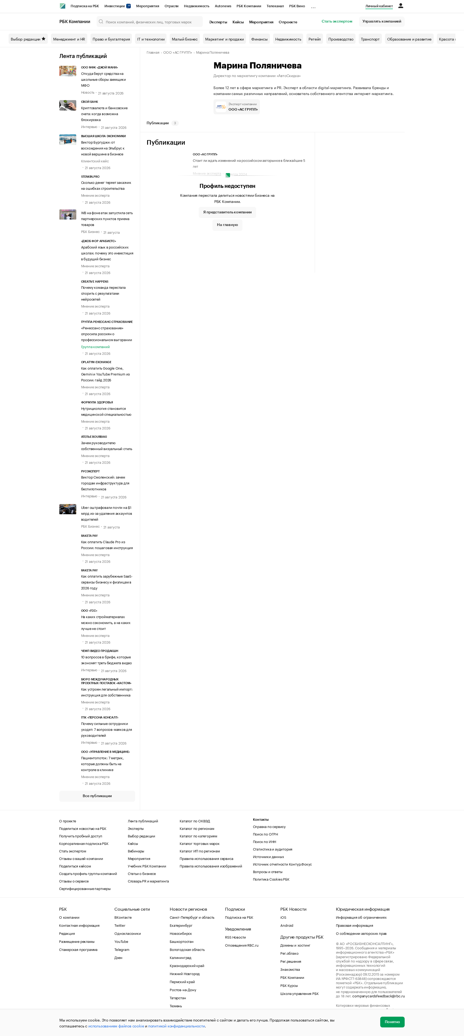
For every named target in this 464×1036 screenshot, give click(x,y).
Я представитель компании (227, 212)
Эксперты (218, 22)
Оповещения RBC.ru (242, 944)
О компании (69, 917)
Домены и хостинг (295, 944)
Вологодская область (187, 949)
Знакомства (290, 969)
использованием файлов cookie (116, 1025)
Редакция (67, 933)
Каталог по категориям (198, 835)
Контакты (261, 819)
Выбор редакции (25, 39)
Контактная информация (79, 925)
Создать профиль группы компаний (88, 873)
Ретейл (315, 39)
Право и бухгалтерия (111, 39)
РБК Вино (297, 6)
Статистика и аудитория (273, 848)
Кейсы (238, 22)
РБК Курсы (289, 985)
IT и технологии (150, 39)
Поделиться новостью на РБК (82, 828)
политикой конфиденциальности (176, 1025)
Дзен (118, 957)
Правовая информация (354, 925)
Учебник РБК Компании (147, 865)
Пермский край (182, 981)
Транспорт (370, 39)
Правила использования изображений (211, 865)
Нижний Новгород (185, 973)
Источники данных (268, 856)
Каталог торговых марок (200, 843)
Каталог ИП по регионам (200, 850)
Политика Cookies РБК (271, 878)
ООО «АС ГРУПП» (177, 51)
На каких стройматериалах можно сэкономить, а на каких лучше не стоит (105, 622)
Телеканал (275, 6)
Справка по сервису (269, 826)
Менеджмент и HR (69, 39)
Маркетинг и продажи (224, 39)
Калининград (180, 957)
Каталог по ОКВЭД (195, 820)
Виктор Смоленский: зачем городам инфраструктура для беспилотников (105, 482)
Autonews (223, 6)
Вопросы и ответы (267, 871)
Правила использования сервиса (206, 858)
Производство (340, 39)
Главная (153, 51)
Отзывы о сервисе (74, 880)
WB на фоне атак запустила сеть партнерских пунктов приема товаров (107, 218)
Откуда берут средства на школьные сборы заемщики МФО (103, 78)
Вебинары (136, 850)
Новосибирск (181, 933)
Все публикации (97, 796)
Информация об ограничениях (361, 917)
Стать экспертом (337, 21)
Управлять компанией (382, 21)
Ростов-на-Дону (183, 989)
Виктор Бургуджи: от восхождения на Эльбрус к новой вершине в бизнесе (103, 147)
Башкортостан (182, 941)
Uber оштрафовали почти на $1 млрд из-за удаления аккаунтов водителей (106, 512)
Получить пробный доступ (80, 835)
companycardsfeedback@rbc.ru (378, 995)
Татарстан (178, 997)
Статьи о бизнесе (142, 873)
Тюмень (176, 1005)
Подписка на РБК (85, 6)
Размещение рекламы (76, 941)
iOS (283, 917)
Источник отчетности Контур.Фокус (282, 863)
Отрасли (172, 6)
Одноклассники (127, 933)
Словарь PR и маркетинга (148, 880)
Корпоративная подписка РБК (83, 843)
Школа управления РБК (299, 993)
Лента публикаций (83, 56)
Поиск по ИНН (264, 841)
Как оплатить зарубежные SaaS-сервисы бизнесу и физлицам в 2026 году (107, 581)
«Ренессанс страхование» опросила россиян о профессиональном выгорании (106, 333)
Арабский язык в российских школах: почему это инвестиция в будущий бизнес (107, 252)
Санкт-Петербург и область (192, 917)
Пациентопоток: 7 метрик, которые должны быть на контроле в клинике (102, 763)
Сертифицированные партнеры (85, 888)
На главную (227, 225)
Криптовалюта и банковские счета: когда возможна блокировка (104, 113)
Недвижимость (196, 6)
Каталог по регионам (197, 828)
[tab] (163, 123)
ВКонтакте (122, 917)
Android (286, 925)
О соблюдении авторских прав (361, 933)
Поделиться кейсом (75, 865)
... (313, 5)
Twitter (119, 925)
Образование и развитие (409, 39)
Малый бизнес (185, 39)
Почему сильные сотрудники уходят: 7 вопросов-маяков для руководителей (106, 729)
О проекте (288, 22)
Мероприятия (147, 6)
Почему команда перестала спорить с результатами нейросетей (103, 292)
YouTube (121, 941)
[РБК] (62, 6)
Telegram (121, 949)
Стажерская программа (78, 949)
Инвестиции (115, 6)
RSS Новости (235, 936)
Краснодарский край (187, 965)
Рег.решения (290, 961)
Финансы (259, 39)
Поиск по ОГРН (265, 833)
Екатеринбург (181, 925)
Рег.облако (289, 952)
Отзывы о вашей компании (81, 858)
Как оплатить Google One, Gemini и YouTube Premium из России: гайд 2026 (105, 373)
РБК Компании (249, 6)
